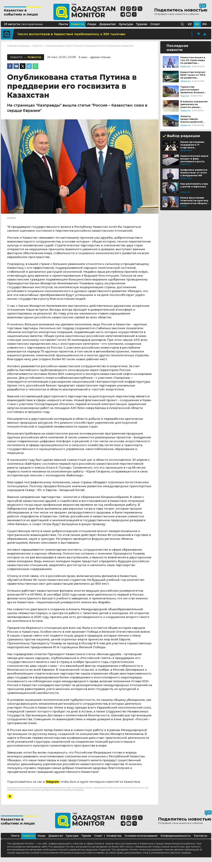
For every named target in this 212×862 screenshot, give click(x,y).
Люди (41, 835)
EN (204, 24)
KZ (190, 24)
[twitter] (22, 66)
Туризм (86, 835)
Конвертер (114, 835)
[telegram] (29, 66)
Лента (15, 835)
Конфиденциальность (175, 835)
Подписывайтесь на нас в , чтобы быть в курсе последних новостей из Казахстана (73, 781)
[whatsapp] (35, 66)
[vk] (16, 66)
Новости (28, 835)
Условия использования (141, 835)
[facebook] (10, 66)
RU (197, 24)
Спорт (98, 835)
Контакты (200, 835)
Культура (72, 835)
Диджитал (55, 835)
